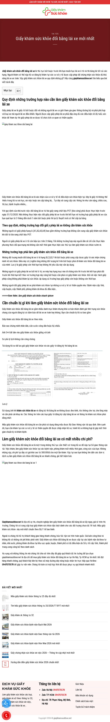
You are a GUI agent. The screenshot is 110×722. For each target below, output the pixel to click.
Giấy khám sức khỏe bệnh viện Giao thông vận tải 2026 (35, 634)
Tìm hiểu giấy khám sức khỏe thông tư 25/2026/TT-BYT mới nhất (40, 605)
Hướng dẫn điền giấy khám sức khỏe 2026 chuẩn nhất (35, 662)
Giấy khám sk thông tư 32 (22, 615)
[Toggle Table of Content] (16, 90)
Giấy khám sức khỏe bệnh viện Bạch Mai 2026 (31, 624)
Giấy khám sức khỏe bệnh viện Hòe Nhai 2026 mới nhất (35, 643)
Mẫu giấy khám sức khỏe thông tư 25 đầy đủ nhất (33, 596)
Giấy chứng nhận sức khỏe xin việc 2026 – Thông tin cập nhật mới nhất (43, 652)
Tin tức (55, 34)
